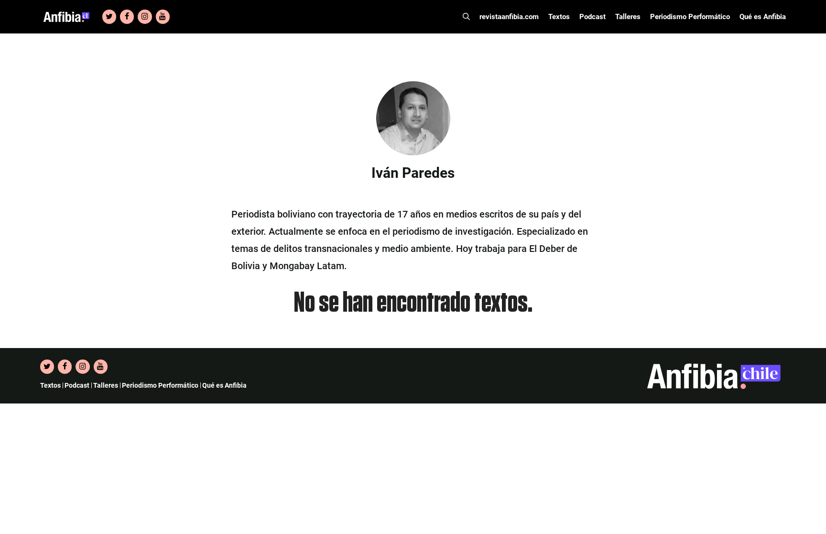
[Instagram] (145, 17)
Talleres (628, 16)
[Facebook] (127, 17)
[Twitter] (109, 17)
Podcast (592, 16)
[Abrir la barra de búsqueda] (466, 16)
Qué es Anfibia (762, 16)
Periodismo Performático (690, 16)
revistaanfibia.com (509, 16)
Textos (559, 16)
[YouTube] (163, 17)
